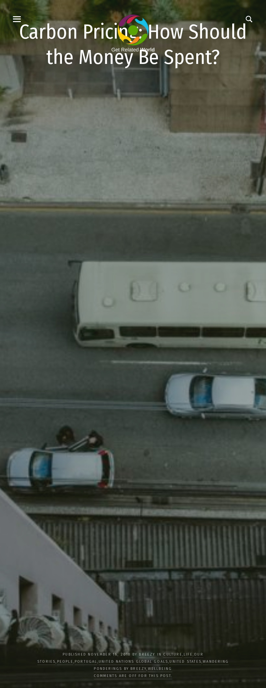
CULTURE (172, 654)
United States (185, 661)
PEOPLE (65, 661)
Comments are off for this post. (133, 676)
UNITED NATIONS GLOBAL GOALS (133, 661)
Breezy (147, 654)
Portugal (86, 661)
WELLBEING (160, 669)
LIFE (188, 654)
